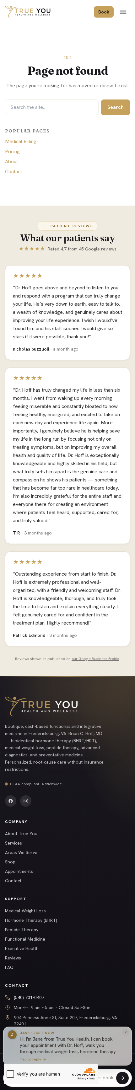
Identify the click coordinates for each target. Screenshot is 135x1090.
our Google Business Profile (95, 658)
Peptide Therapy (21, 929)
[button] (67, 1046)
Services (13, 843)
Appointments (19, 871)
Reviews (13, 958)
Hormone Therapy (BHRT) (31, 920)
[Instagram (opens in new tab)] (25, 801)
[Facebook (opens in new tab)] (10, 801)
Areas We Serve (21, 852)
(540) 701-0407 (29, 997)
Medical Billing (20, 141)
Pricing (12, 151)
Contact (13, 171)
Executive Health (22, 948)
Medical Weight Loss (25, 911)
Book (103, 12)
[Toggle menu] (123, 12)
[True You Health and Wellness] (28, 12)
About (11, 161)
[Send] (122, 1078)
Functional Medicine (25, 939)
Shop (10, 862)
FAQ (9, 967)
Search (115, 107)
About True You (21, 833)
